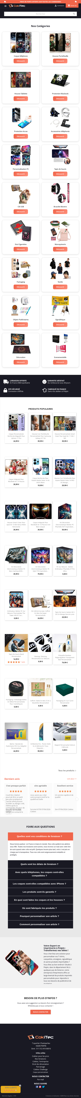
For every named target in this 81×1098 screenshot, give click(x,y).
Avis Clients (11, 1088)
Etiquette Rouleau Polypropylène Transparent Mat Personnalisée (64, 657)
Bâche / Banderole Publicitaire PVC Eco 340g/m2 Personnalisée (16, 746)
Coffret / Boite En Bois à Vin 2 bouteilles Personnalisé (40, 702)
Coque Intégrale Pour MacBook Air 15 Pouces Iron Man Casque (40, 524)
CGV (15, 1096)
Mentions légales (7, 1096)
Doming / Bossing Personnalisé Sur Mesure (40, 657)
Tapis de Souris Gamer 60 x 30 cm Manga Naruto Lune (64, 613)
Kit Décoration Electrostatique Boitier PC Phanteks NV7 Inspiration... (64, 524)
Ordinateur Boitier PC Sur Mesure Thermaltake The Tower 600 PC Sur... (16, 613)
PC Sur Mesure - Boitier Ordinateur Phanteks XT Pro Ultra (65, 569)
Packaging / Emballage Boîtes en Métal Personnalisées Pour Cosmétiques (16, 702)
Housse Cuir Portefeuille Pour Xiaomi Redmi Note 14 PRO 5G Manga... (64, 480)
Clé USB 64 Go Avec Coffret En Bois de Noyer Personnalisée (40, 613)
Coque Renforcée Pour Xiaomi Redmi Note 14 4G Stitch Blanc (40, 480)
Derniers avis (12, 778)
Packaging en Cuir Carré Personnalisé (64, 702)
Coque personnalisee (40, 1072)
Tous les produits (67, 770)
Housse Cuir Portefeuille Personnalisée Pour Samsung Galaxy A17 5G (40, 436)
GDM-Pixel (63, 1096)
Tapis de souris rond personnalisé (16, 655)
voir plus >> (72, 779)
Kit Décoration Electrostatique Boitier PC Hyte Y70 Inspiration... (40, 569)
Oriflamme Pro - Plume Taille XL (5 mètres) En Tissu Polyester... (40, 746)
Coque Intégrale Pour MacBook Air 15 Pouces (16, 480)
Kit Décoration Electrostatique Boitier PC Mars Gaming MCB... (16, 569)
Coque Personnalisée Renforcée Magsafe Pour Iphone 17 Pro (16, 436)
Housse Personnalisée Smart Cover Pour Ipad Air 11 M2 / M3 (65, 436)
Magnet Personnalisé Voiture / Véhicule (65, 746)
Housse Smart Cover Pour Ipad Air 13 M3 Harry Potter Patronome (16, 524)
